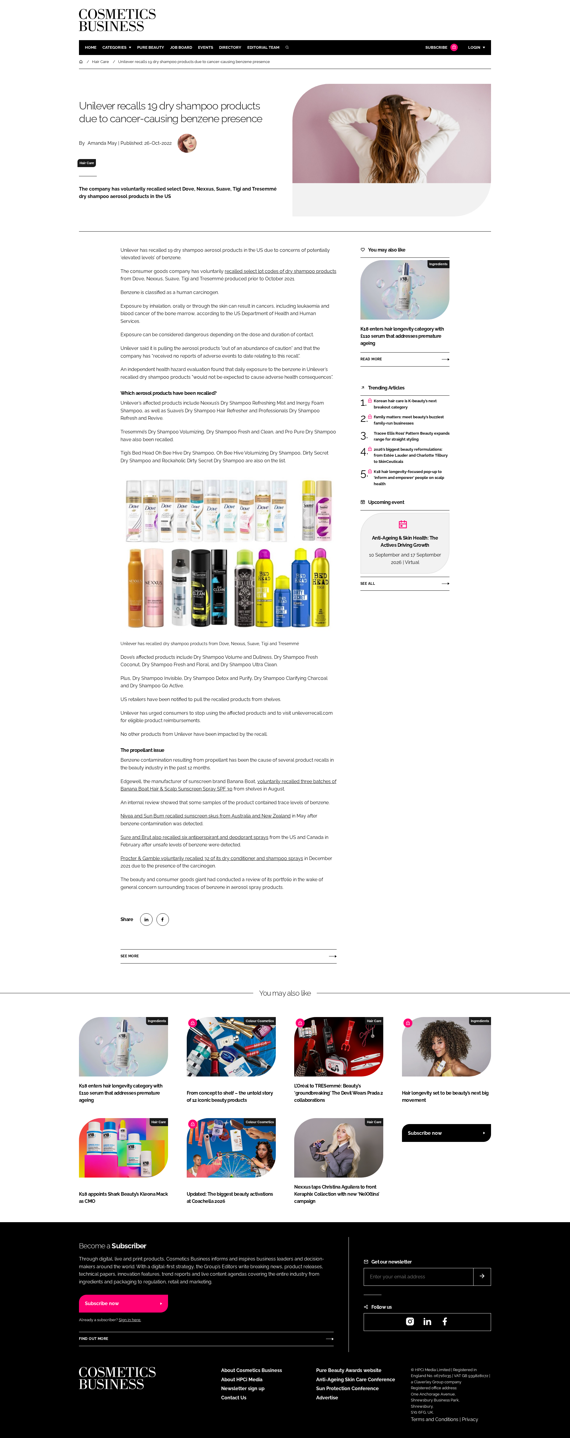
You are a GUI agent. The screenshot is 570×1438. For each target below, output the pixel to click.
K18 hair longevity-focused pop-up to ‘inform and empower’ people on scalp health (411, 478)
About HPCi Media (241, 1379)
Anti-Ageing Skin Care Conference (355, 1379)
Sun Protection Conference (347, 1388)
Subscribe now (425, 1133)
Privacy (470, 1419)
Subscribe (436, 47)
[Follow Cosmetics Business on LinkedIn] (427, 1323)
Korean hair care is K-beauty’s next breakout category (411, 404)
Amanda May (102, 143)
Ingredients (438, 264)
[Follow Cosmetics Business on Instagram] (410, 1323)
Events (205, 47)
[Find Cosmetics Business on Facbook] (444, 1323)
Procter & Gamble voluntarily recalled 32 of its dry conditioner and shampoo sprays (212, 858)
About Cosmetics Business (251, 1370)
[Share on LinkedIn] (146, 919)
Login (474, 47)
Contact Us (233, 1398)
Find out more (93, 1339)
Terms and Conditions (434, 1419)
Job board (181, 47)
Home (90, 47)
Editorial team (263, 47)
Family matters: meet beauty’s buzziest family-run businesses (411, 420)
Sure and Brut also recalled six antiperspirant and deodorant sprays (194, 837)
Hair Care (87, 163)
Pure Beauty (150, 47)
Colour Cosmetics (260, 1021)
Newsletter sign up (243, 1388)
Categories (114, 47)
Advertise (327, 1398)
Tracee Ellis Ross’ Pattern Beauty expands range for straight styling (411, 436)
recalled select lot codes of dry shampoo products (280, 271)
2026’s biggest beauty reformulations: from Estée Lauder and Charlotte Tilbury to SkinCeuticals (411, 456)
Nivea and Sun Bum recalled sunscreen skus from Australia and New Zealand (206, 816)
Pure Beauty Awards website (348, 1370)
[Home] (81, 61)
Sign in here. (130, 1320)
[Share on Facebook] (162, 919)
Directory (230, 47)
